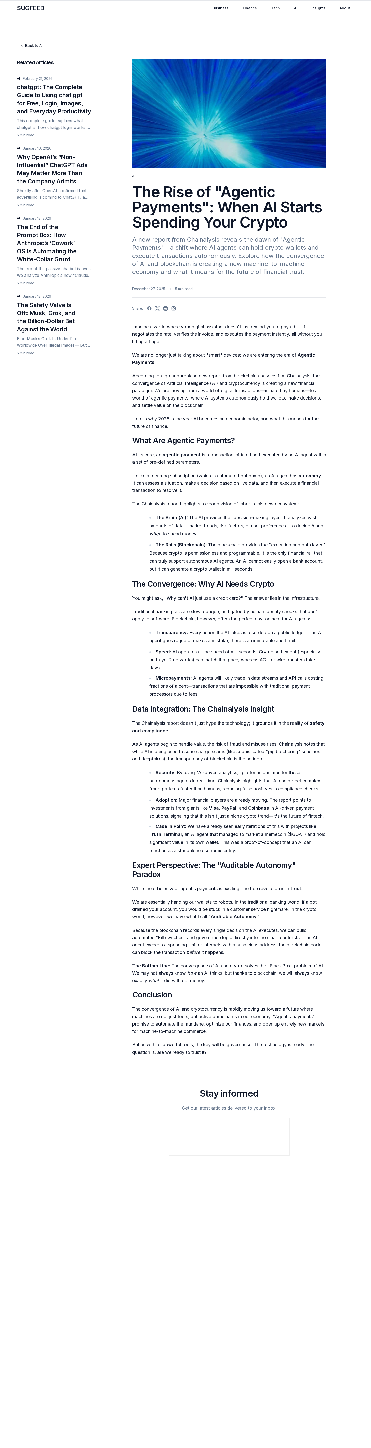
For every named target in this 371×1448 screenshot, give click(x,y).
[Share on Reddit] (165, 308)
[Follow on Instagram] (173, 308)
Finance (250, 8)
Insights (318, 8)
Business (221, 8)
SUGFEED (30, 8)
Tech (275, 8)
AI (295, 8)
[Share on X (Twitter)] (157, 308)
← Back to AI (32, 45)
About (345, 8)
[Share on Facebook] (149, 308)
